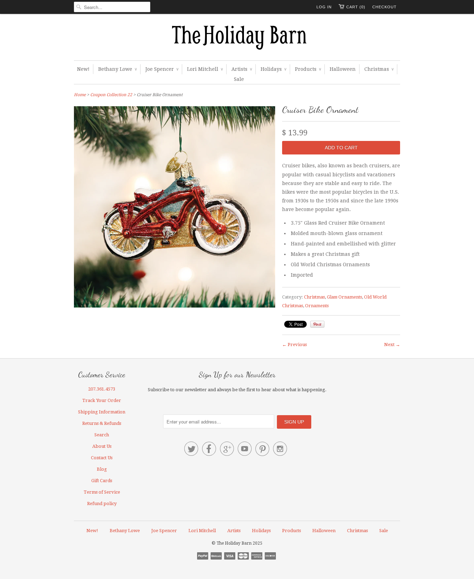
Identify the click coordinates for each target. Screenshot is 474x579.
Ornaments (317, 305)
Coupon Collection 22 (111, 94)
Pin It (317, 324)
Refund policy (102, 503)
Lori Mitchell (205, 69)
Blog (102, 469)
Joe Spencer (161, 69)
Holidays (273, 69)
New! (83, 69)
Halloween (343, 69)
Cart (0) (355, 7)
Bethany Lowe (117, 69)
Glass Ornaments (344, 297)
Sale (239, 79)
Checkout (384, 7)
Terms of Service (102, 492)
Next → (392, 344)
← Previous (294, 344)
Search (101, 434)
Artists (241, 69)
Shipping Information (101, 411)
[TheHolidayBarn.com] (237, 38)
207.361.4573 (101, 389)
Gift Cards (101, 480)
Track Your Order (101, 400)
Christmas (378, 69)
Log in (324, 7)
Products (308, 69)
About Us (101, 446)
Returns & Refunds (101, 423)
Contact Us (101, 457)
